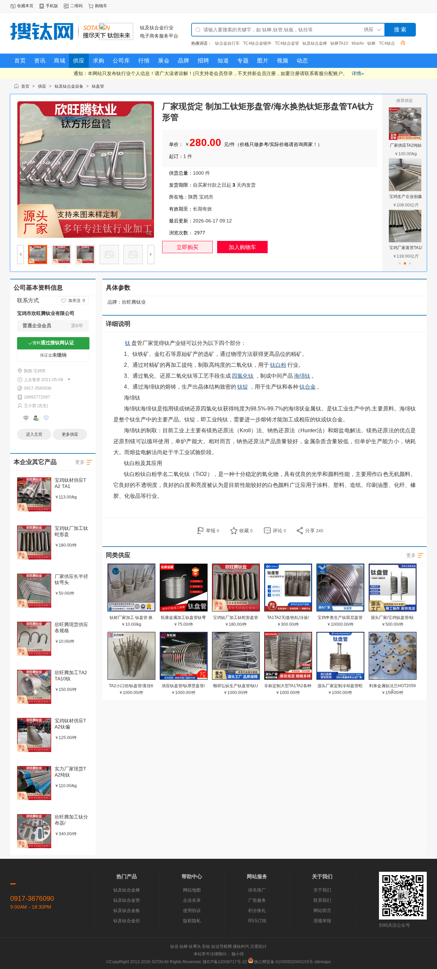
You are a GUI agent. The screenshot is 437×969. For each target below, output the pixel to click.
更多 (411, 555)
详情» (358, 73)
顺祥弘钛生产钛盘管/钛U (235, 685)
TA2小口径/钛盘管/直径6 (131, 685)
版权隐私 (192, 920)
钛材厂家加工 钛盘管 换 (131, 617)
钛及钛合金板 (126, 910)
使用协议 (192, 910)
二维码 (76, 5)
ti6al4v (358, 43)
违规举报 (322, 920)
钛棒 (371, 43)
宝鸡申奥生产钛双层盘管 (340, 617)
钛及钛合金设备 (69, 86)
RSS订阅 (257, 920)
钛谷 (174, 946)
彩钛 (206, 946)
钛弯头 (195, 946)
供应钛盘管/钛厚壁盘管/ (183, 685)
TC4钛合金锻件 (257, 43)
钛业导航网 (221, 946)
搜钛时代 (241, 946)
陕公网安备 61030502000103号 (283, 961)
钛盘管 (98, 86)
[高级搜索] (400, 42)
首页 (25, 86)
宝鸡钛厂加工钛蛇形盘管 (235, 617)
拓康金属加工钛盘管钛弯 (183, 617)
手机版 (52, 5)
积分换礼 (257, 910)
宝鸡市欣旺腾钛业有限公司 (45, 313)
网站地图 (192, 890)
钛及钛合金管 (126, 900)
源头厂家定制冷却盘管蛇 (340, 685)
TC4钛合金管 (287, 43)
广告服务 (257, 900)
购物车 (101, 5)
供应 (42, 86)
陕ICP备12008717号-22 (225, 961)
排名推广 (257, 890)
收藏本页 (25, 5)
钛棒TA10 (339, 43)
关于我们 (322, 890)
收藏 (246, 530)
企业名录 (192, 900)
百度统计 (258, 946)
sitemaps (322, 961)
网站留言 (322, 910)
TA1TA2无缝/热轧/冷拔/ (288, 617)
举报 (212, 530)
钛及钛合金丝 (126, 920)
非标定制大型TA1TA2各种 (287, 685)
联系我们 (322, 900)
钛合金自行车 (227, 43)
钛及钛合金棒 (314, 43)
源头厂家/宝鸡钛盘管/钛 (392, 617)
